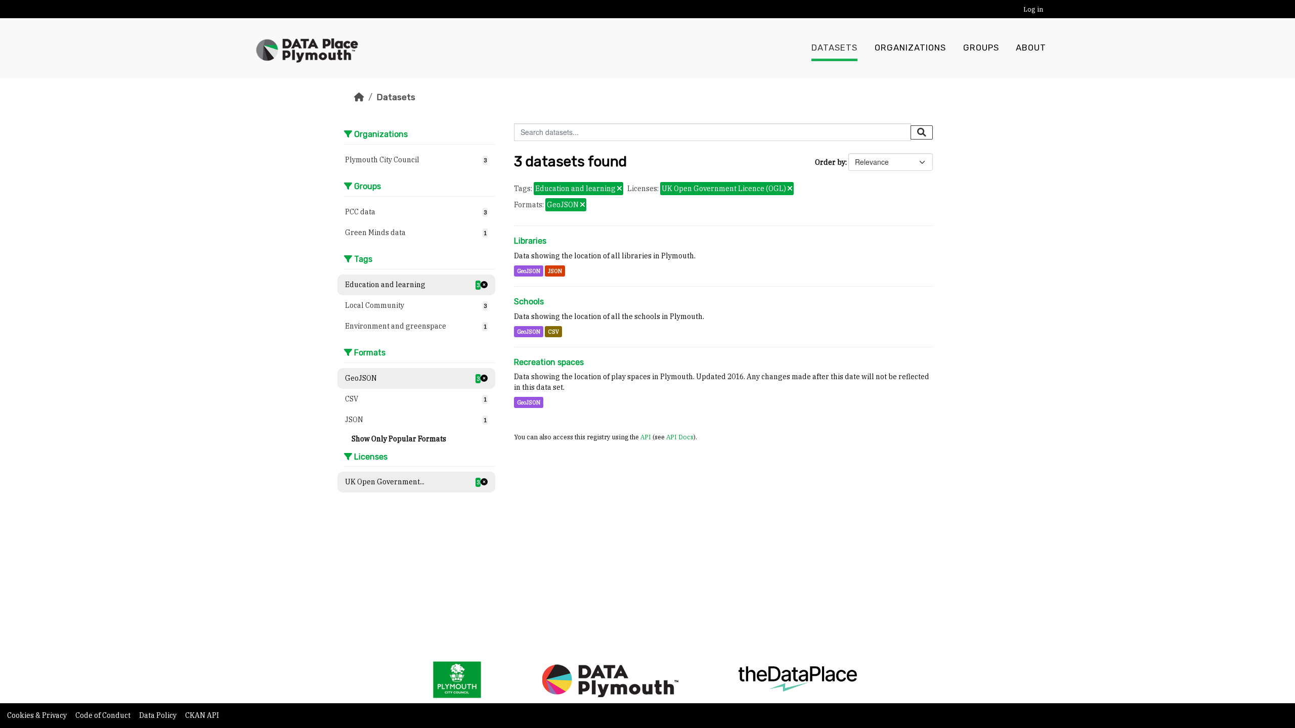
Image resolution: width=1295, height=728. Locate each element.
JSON (555, 271)
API (645, 437)
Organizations (910, 48)
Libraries (530, 241)
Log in (1033, 9)
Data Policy (158, 715)
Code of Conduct (103, 715)
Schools (529, 301)
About (1031, 48)
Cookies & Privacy (37, 715)
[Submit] (922, 132)
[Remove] (619, 189)
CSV (553, 331)
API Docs (680, 437)
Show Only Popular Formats (399, 438)
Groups (981, 48)
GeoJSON (528, 271)
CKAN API (202, 715)
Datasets (834, 48)
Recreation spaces (549, 362)
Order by (830, 162)
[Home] (359, 97)
